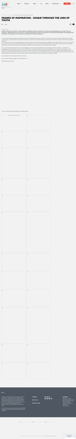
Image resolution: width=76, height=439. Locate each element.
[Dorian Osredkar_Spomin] (13, 280)
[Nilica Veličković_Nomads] (13, 325)
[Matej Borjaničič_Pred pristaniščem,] (13, 203)
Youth (34, 3)
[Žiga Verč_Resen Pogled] (13, 187)
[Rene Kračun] (13, 370)
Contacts (67, 3)
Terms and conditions (47, 436)
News (41, 3)
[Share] (70, 24)
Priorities (26, 3)
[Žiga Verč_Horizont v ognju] (38, 232)
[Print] (73, 24)
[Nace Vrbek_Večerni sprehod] (13, 139)
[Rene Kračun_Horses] (38, 187)
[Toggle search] (73, 4)
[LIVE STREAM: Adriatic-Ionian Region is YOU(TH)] (3, 24)
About (18, 3)
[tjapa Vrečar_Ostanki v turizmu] (13, 262)
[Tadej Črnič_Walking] (38, 353)
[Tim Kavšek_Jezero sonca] (38, 280)
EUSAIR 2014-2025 (36, 403)
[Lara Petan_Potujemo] (13, 232)
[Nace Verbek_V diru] (13, 353)
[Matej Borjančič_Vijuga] (38, 325)
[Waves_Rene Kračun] (38, 123)
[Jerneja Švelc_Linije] (38, 298)
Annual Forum (55, 3)
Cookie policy (54, 436)
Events (46, 3)
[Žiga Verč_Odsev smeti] (13, 298)
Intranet (34, 396)
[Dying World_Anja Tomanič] (13, 123)
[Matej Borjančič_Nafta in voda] (38, 262)
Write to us (35, 400)
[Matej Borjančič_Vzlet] (13, 163)
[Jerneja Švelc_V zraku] (38, 370)
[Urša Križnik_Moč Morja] (38, 163)
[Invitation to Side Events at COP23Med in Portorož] (6, 24)
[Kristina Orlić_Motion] (38, 203)
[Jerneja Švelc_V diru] (38, 139)
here (27, 58)
